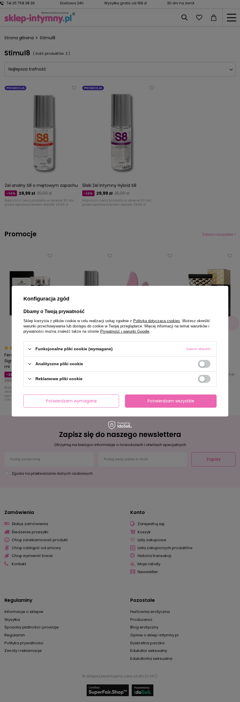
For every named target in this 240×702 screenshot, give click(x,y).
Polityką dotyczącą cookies (156, 320)
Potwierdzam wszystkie (171, 401)
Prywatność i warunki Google (124, 331)
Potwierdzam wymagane (71, 401)
